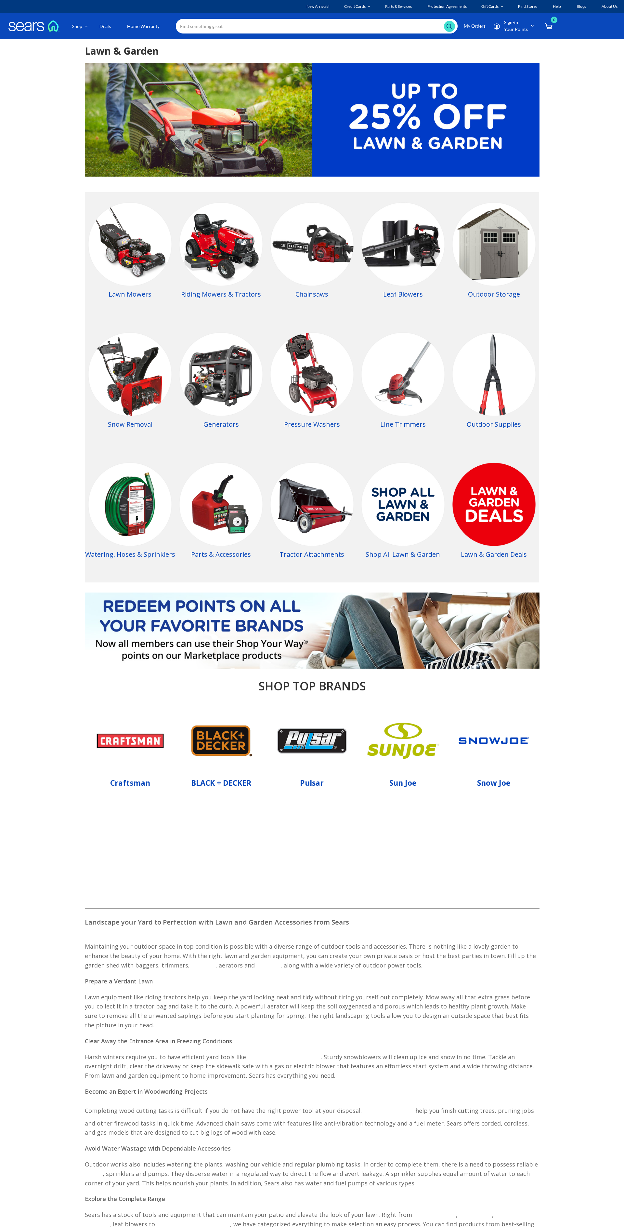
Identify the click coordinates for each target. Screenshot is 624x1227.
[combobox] (317, 26)
